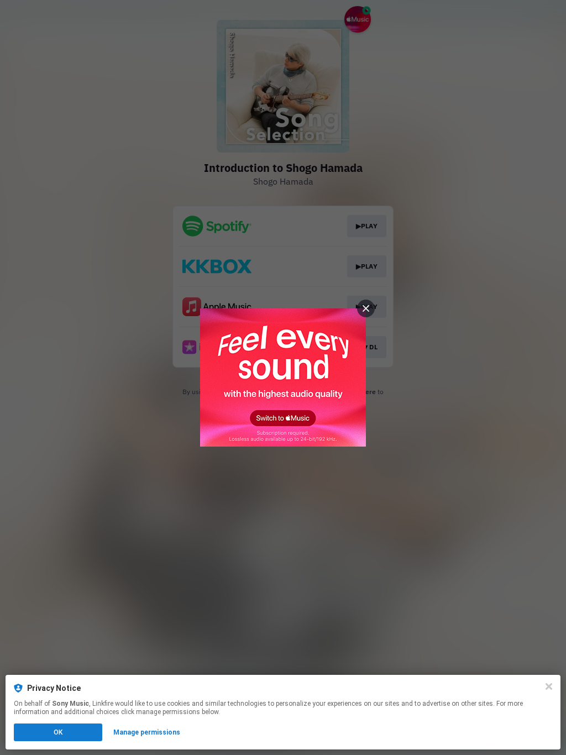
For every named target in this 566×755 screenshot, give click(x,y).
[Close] (549, 686)
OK (58, 732)
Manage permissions (146, 732)
